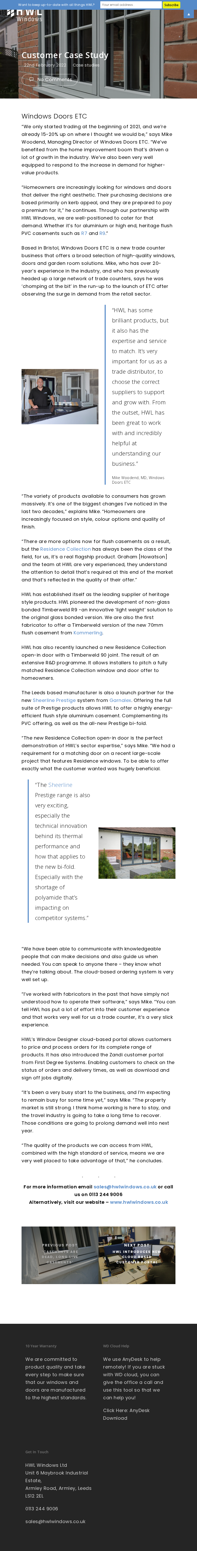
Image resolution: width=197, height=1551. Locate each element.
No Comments (54, 79)
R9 (102, 233)
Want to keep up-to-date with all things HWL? (56, 5)
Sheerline (60, 784)
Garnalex (120, 700)
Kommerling (88, 633)
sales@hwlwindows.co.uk (125, 1187)
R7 (84, 233)
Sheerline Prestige (54, 700)
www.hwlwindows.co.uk (139, 1202)
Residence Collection (65, 549)
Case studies (86, 65)
